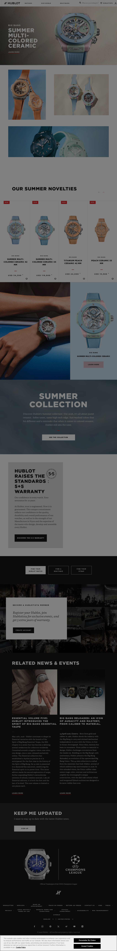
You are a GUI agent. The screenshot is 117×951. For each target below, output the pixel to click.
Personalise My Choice (87, 940)
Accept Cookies (87, 946)
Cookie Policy (21, 947)
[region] (58, 943)
